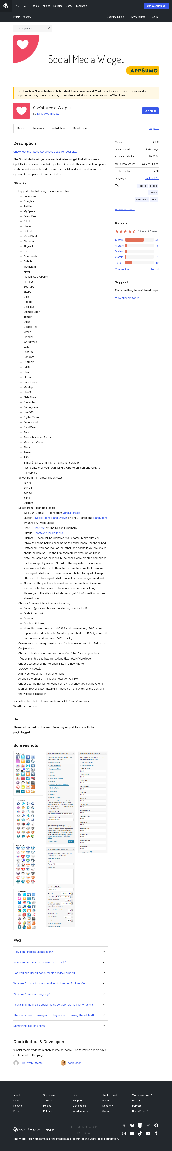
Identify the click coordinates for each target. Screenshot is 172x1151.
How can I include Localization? (33, 951)
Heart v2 (39, 528)
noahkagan (74, 1063)
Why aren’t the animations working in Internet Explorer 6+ (49, 983)
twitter (154, 199)
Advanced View (125, 209)
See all (154, 269)
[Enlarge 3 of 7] (38, 847)
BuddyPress (140, 1111)
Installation (58, 128)
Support (154, 128)
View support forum (127, 298)
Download (150, 110)
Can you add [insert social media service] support (44, 973)
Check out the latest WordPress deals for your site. (45, 151)
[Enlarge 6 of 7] (71, 852)
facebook (142, 186)
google (153, 186)
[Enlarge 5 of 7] (71, 756)
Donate (108, 1105)
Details (21, 128)
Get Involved (109, 1095)
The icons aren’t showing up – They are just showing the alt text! (53, 1015)
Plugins (47, 1105)
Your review (122, 269)
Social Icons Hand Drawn (51, 517)
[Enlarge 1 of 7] (38, 756)
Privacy (17, 1111)
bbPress (138, 1105)
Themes (47, 1100)
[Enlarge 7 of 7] (103, 756)
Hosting (17, 1105)
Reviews (38, 128)
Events (106, 1100)
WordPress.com (142, 1095)
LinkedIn (153, 192)
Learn (76, 1095)
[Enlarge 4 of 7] (38, 893)
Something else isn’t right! (29, 1025)
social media (142, 199)
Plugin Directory (22, 16)
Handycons (100, 517)
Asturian (50, 1129)
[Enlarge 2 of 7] (38, 802)
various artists (71, 512)
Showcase (49, 1095)
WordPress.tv (82, 1111)
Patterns (48, 1111)
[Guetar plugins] (49, 28)
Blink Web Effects (48, 113)
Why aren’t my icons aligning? (31, 994)
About (16, 1095)
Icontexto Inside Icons (49, 533)
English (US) (152, 178)
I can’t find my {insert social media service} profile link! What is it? (53, 1004)
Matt (136, 1100)
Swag (107, 1111)
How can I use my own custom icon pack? (39, 962)
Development (81, 128)
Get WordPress (156, 5)
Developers (79, 1105)
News (16, 1100)
